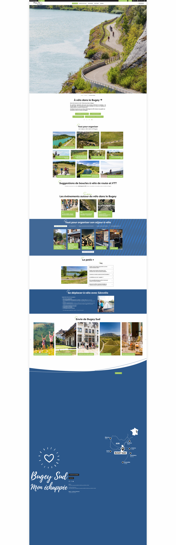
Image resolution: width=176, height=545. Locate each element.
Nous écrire (71, 478)
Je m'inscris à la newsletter (73, 474)
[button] (144, 1)
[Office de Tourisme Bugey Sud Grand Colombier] (38, 3)
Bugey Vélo (42, 0)
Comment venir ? (118, 373)
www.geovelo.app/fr (80, 310)
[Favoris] (142, 1)
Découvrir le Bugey (34, 0)
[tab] (60, 226)
